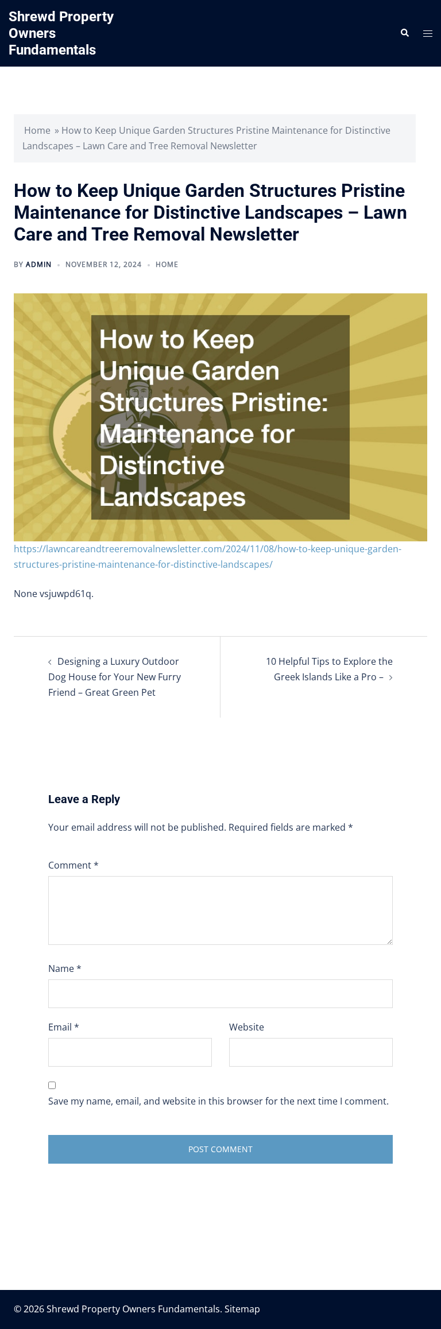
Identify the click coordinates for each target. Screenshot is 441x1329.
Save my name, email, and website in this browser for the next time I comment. (218, 1101)
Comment (73, 865)
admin (39, 264)
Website (246, 1027)
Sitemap (242, 1309)
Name (65, 968)
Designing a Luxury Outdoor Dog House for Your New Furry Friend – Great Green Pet (114, 677)
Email (63, 1027)
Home (37, 130)
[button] (404, 33)
